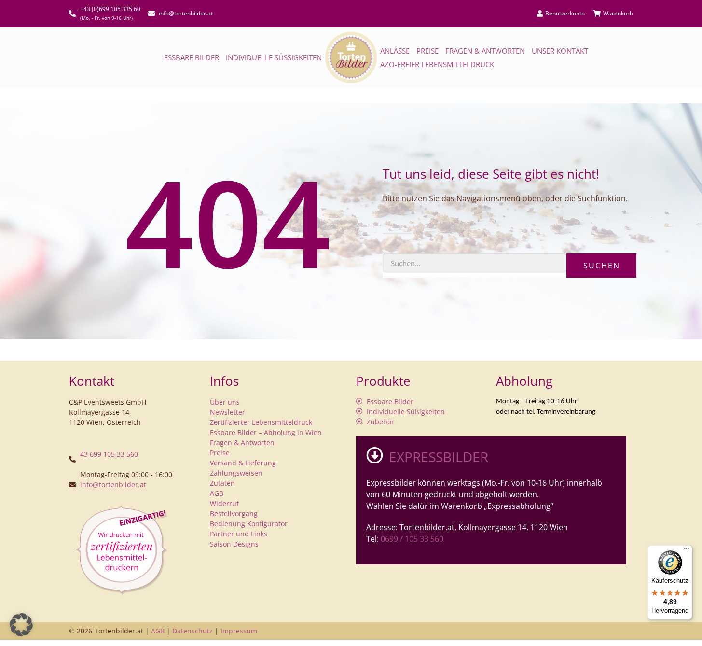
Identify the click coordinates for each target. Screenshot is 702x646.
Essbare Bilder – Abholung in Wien (266, 432)
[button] (21, 625)
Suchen (601, 265)
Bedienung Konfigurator (249, 523)
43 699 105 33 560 (109, 454)
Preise (427, 51)
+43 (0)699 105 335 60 (110, 9)
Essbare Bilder (191, 57)
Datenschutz (192, 630)
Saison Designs (234, 543)
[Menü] (686, 551)
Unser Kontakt (560, 51)
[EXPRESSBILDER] (374, 455)
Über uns (225, 402)
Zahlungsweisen (236, 472)
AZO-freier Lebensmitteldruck (437, 64)
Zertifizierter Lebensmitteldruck (261, 422)
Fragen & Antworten (485, 51)
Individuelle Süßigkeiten (274, 57)
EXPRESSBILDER (438, 457)
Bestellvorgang (234, 513)
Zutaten (222, 483)
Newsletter (227, 412)
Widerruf (224, 503)
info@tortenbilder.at (113, 484)
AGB (216, 493)
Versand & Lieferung (243, 462)
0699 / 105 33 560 (412, 539)
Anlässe (395, 51)
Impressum (238, 630)
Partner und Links (238, 533)
